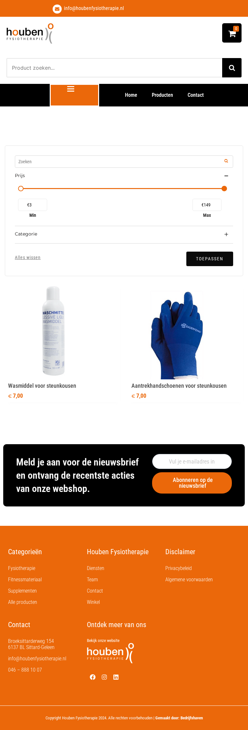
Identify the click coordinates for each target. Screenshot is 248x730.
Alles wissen (28, 257)
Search (232, 67)
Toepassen (209, 258)
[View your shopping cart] (232, 35)
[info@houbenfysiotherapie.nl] (57, 9)
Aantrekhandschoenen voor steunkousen (179, 385)
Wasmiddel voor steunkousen (42, 385)
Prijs (20, 175)
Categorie (26, 234)
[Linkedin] (116, 677)
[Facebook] (92, 677)
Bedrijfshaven (192, 717)
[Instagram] (104, 677)
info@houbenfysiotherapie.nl (94, 8)
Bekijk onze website (103, 640)
